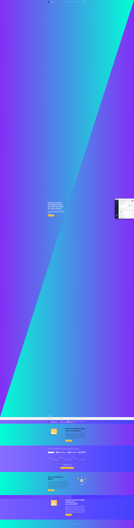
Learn (71, 1)
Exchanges (74, 1)
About (63, 1)
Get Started (83, 1)
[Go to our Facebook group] (48, 415)
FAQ (77, 1)
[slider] (57, 452)
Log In (79, 1)
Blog (68, 1)
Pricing (66, 1)
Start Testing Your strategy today (67, 467)
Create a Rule (51, 215)
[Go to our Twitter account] (49, 415)
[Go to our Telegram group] (51, 415)
